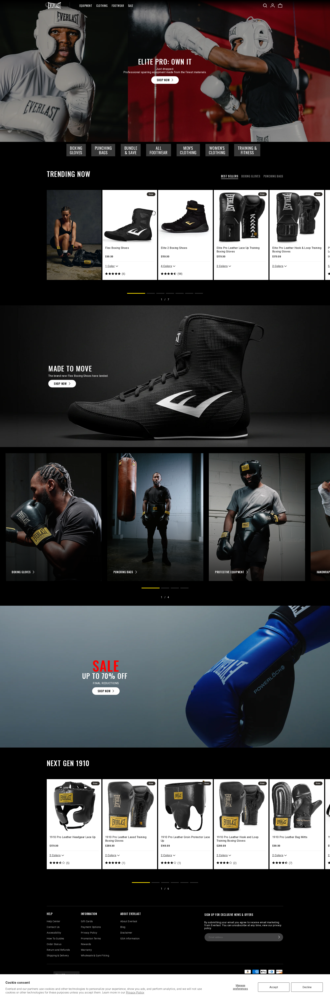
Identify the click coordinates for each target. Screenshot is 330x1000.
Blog (122, 927)
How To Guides (55, 938)
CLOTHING (102, 6)
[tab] (229, 177)
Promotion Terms (91, 938)
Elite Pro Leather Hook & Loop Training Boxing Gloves (296, 249)
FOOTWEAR (118, 6)
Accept (274, 987)
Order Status (54, 944)
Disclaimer (126, 932)
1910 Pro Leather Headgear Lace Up (73, 837)
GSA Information (130, 938)
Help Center (53, 921)
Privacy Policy (135, 992)
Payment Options (91, 927)
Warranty (86, 949)
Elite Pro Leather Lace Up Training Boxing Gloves (238, 249)
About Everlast (128, 921)
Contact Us (53, 927)
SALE (130, 6)
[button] (85, 5)
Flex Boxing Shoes (117, 248)
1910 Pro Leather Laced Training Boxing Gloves (125, 838)
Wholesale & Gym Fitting (95, 955)
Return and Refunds (58, 949)
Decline (307, 987)
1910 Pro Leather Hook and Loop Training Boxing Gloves (238, 838)
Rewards (86, 944)
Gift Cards (87, 921)
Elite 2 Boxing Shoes (174, 248)
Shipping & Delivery (58, 955)
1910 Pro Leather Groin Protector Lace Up (185, 838)
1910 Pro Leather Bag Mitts (289, 837)
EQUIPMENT (85, 6)
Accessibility (54, 932)
